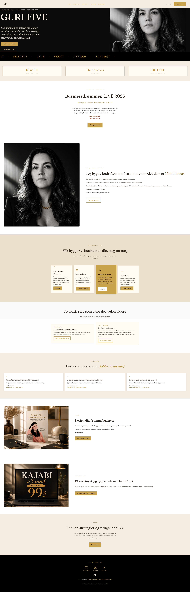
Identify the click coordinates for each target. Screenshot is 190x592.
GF (5, 4)
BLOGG (93, 4)
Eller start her (8, 49)
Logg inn (168, 4)
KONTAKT (85, 4)
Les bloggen (95, 545)
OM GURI (76, 4)
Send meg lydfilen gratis (62, 338)
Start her (179, 4)
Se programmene (9, 44)
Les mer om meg (93, 200)
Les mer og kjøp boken (83, 438)
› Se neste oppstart (83, 288)
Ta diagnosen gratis (105, 340)
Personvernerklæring (93, 579)
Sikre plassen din (95, 125)
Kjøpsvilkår (101, 579)
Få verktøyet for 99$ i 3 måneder (86, 493)
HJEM (69, 4)
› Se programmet (127, 288)
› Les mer (57, 288)
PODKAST (101, 4)
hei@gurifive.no (108, 579)
